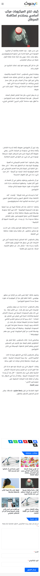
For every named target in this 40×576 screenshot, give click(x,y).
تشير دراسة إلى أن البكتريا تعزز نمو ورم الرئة (11, 470)
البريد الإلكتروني (33, 560)
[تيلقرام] (10, 441)
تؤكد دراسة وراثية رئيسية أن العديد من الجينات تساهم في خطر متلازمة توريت (29, 492)
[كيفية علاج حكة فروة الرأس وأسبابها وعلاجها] (10, 483)
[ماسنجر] (20, 441)
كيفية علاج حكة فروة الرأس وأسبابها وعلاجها (10, 491)
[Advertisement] (20, 125)
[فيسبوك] (35, 441)
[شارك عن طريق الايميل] (35, 445)
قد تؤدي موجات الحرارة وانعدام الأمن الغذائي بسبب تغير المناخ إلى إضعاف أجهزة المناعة (29, 472)
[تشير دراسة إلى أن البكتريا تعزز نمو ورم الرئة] (10, 462)
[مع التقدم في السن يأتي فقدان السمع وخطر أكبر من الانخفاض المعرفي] (10, 502)
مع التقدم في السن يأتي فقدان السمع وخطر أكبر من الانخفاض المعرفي (10, 511)
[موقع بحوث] (30, 3)
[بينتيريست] (25, 441)
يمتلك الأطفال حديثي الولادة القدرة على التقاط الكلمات (30, 511)
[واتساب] (15, 441)
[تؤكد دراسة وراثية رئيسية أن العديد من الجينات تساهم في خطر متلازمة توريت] (29, 483)
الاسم (36, 552)
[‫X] (30, 441)
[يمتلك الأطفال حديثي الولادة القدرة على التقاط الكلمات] (29, 502)
